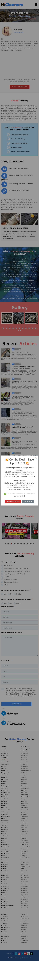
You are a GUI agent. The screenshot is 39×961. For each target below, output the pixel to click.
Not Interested (27, 501)
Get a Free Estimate (13, 501)
